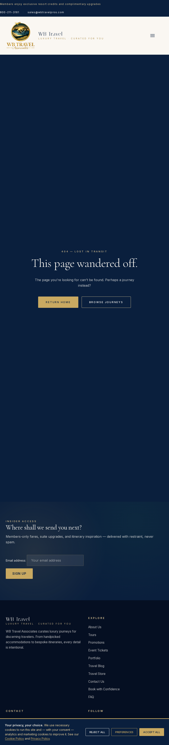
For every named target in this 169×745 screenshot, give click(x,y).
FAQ (91, 697)
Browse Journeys (106, 302)
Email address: (16, 560)
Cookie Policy (14, 738)
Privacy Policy (40, 738)
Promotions (96, 642)
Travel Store (97, 674)
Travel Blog (96, 666)
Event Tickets (98, 650)
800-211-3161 (9, 12)
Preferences (124, 732)
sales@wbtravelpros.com (46, 12)
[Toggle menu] (152, 35)
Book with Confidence (104, 689)
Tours (92, 635)
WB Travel (39, 621)
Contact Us (96, 682)
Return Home (58, 302)
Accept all (151, 732)
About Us (94, 627)
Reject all (97, 732)
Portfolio (94, 658)
